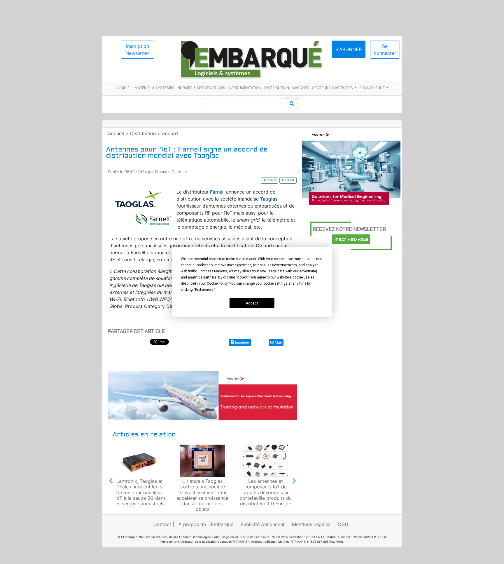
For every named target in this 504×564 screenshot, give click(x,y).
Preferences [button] (204, 290)
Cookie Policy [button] (217, 283)
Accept (252, 303)
